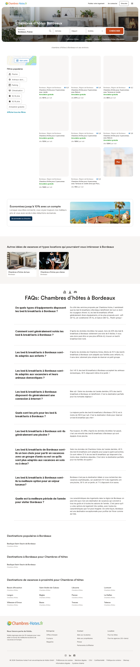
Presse (79, 642)
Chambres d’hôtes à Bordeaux (113, 39)
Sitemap (126, 660)
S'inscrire (124, 3)
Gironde (97, 39)
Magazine (49, 642)
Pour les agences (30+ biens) (118, 638)
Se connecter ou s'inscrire (21, 218)
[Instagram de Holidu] (66, 655)
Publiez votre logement (96, 3)
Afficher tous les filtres (16, 112)
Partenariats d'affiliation (85, 645)
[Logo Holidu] (16, 3)
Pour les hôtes (113, 635)
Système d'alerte (78, 663)
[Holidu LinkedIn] (70, 655)
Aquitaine (88, 39)
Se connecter (112, 3)
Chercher (114, 31)
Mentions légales (81, 660)
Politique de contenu (114, 660)
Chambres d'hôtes (72, 39)
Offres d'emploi (51, 635)
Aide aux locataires (83, 635)
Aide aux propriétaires (85, 638)
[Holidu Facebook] (74, 655)
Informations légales (63, 663)
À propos (49, 638)
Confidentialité (99, 660)
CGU (90, 660)
